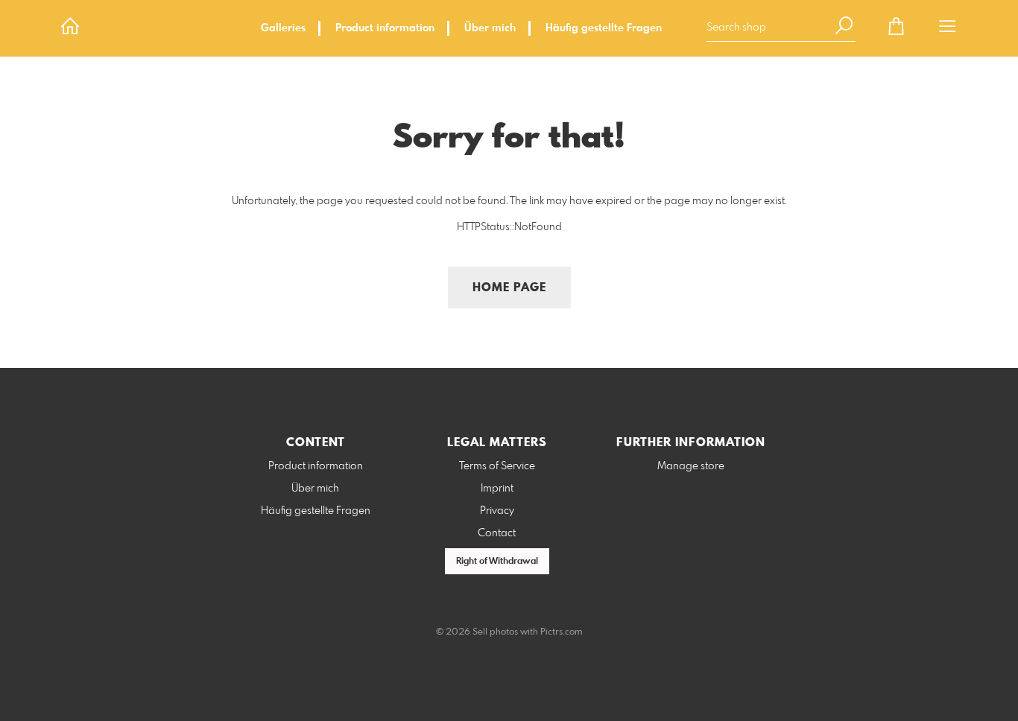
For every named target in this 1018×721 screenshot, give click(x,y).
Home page (509, 288)
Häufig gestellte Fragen (604, 28)
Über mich (490, 28)
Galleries (283, 28)
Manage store (690, 466)
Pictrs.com (561, 632)
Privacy (497, 511)
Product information (384, 28)
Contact (497, 533)
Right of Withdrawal (497, 561)
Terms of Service (497, 466)
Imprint (497, 488)
